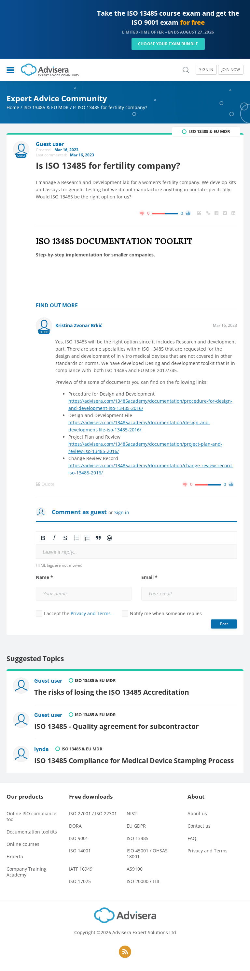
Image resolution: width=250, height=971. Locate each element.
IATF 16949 (80, 869)
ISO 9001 (78, 838)
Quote (47, 484)
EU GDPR (136, 826)
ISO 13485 (137, 838)
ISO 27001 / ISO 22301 (93, 813)
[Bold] (43, 537)
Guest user (48, 680)
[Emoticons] (109, 537)
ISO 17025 (80, 881)
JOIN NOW (231, 69)
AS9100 (135, 869)
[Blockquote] (98, 537)
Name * (44, 577)
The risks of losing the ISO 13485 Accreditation (111, 692)
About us (197, 813)
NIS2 (132, 813)
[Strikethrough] (65, 537)
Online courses (23, 844)
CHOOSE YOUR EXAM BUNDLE (168, 44)
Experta (15, 856)
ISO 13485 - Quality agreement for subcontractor (116, 726)
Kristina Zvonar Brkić (78, 325)
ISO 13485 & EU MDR (46, 107)
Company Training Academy (27, 872)
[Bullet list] (76, 537)
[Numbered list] (87, 537)
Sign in (121, 512)
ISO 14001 (80, 851)
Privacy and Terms (91, 613)
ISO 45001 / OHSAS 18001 (147, 854)
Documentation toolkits (32, 832)
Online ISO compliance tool (31, 816)
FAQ (192, 838)
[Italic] (54, 537)
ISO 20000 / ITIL (143, 881)
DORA (75, 826)
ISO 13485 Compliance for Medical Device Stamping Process (134, 760)
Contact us (199, 826)
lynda (41, 749)
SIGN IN (206, 69)
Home (13, 107)
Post (224, 624)
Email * (149, 577)
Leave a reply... (60, 552)
